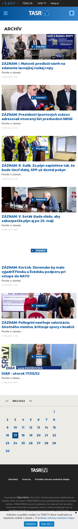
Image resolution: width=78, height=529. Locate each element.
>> (30, 401)
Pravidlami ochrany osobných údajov (55, 518)
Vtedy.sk (55, 3)
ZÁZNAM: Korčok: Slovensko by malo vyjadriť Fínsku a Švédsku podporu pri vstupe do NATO (34, 271)
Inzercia (26, 479)
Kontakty (13, 479)
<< (6, 400)
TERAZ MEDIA (22, 497)
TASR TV (41, 3)
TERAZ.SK (27, 3)
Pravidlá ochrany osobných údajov (52, 479)
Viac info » (46, 524)
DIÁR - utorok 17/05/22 (21, 373)
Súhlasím (31, 524)
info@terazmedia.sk (19, 510)
